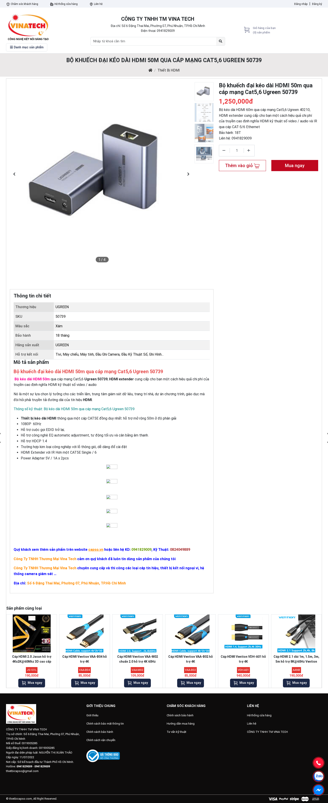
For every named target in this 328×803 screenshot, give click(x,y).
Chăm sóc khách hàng (24, 4)
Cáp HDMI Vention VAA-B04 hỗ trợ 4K (84, 659)
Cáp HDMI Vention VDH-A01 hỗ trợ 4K (243, 659)
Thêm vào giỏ (239, 165)
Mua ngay (295, 165)
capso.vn (95, 549)
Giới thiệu (92, 715)
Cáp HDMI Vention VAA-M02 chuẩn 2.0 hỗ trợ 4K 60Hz (137, 659)
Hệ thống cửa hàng (66, 4)
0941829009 (166, 31)
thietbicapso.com (20, 798)
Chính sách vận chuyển (100, 740)
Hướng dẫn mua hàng (181, 723)
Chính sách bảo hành (99, 731)
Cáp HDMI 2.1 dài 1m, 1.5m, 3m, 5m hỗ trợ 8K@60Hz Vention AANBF (296, 660)
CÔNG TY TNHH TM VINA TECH (267, 731)
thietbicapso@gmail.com (22, 771)
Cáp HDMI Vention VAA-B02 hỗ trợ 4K (190, 659)
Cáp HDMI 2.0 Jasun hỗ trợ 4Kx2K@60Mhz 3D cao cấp (31, 659)
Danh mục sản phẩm (28, 47)
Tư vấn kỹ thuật (176, 731)
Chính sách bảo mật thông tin (105, 723)
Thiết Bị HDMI (169, 70)
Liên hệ (97, 4)
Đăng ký (317, 4)
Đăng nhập (300, 4)
